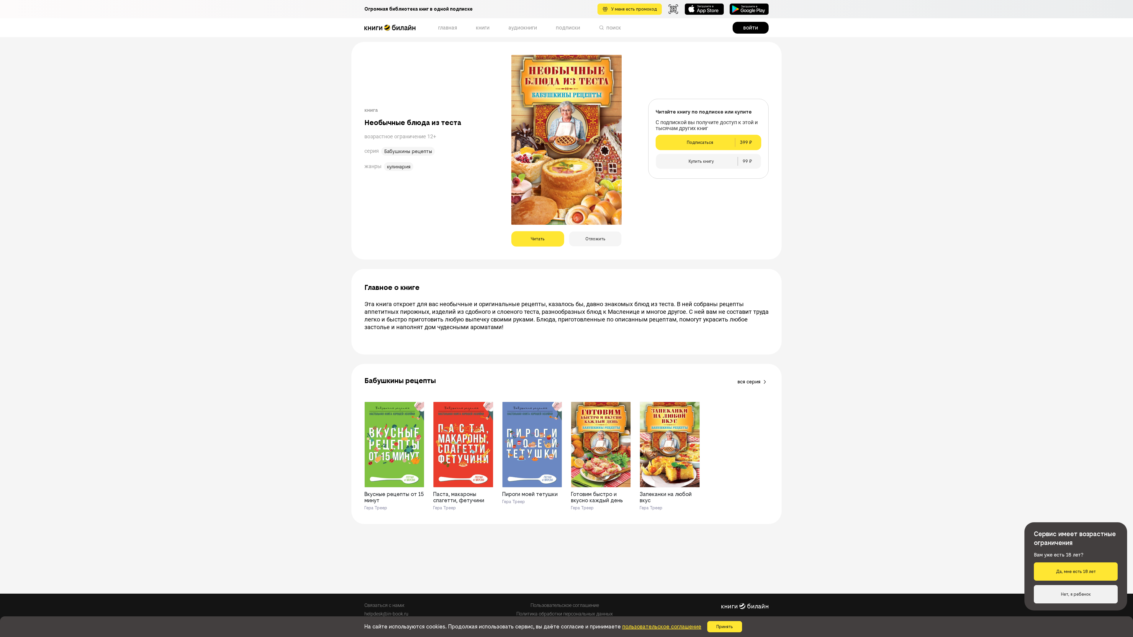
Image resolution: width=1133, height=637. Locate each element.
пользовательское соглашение (661, 626)
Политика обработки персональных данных (564, 614)
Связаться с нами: (384, 605)
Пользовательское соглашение (565, 605)
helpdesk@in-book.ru (386, 614)
